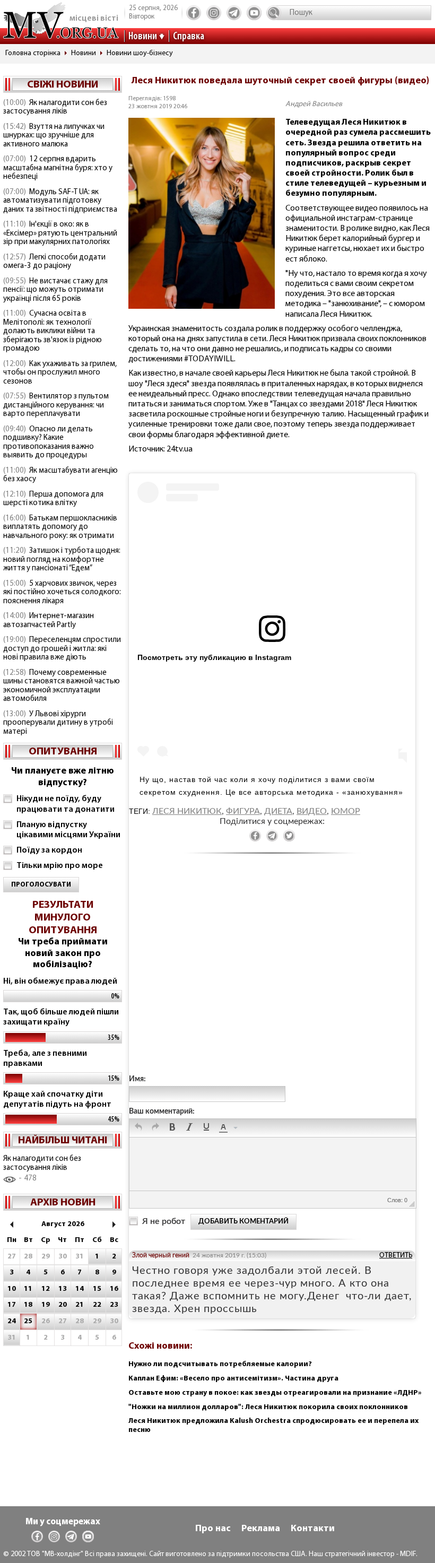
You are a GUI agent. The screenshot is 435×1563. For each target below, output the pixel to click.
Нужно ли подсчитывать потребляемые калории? (220, 1364)
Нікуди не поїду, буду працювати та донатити (65, 804)
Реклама (260, 1529)
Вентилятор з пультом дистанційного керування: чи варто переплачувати (56, 405)
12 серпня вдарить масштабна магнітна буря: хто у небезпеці (57, 168)
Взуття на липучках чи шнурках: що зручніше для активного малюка (54, 136)
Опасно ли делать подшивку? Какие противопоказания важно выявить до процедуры (48, 443)
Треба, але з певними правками (45, 1058)
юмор (345, 811)
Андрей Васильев (313, 104)
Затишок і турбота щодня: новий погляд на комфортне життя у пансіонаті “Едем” (61, 559)
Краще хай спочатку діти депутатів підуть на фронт (57, 1099)
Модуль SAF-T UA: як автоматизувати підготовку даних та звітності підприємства (60, 201)
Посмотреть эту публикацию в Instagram (214, 657)
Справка (188, 36)
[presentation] (138, 1128)
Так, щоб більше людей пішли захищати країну (61, 1017)
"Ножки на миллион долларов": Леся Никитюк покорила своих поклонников (268, 1407)
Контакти (313, 1529)
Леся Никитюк (187, 811)
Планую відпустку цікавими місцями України (68, 830)
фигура (243, 811)
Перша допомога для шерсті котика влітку (53, 499)
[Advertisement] (272, 974)
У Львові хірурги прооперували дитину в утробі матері (58, 723)
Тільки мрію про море (59, 866)
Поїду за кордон (49, 850)
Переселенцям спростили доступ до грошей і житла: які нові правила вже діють (62, 649)
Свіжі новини (62, 85)
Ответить (395, 1255)
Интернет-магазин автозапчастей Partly (48, 620)
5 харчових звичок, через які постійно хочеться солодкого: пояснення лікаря (62, 592)
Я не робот (163, 1221)
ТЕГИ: (140, 811)
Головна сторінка (32, 53)
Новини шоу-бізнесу (140, 53)
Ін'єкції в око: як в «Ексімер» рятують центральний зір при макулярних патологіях (60, 233)
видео (312, 811)
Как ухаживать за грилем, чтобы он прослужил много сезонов (60, 373)
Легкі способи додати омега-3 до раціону (54, 262)
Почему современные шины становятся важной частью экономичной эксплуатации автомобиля (61, 686)
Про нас (213, 1529)
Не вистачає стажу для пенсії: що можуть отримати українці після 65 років (55, 290)
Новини (142, 36)
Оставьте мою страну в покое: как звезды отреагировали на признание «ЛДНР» (275, 1393)
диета (278, 811)
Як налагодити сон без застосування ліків (55, 107)
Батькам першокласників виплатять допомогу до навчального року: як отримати (60, 527)
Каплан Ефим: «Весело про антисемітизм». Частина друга (233, 1379)
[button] (138, 1128)
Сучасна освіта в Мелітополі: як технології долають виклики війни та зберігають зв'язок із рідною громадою (52, 331)
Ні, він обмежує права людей (60, 981)
